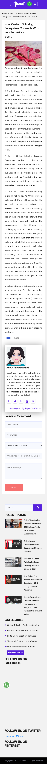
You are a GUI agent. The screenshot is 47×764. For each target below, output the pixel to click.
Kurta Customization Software (21, 636)
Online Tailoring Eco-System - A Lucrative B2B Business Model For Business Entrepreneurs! (32, 527)
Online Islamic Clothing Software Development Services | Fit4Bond (33, 546)
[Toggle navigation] (35, 4)
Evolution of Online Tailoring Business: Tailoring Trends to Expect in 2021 (31, 564)
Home (6, 13)
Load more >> (15, 653)
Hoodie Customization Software (22, 631)
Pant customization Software (21, 647)
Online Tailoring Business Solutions (23, 625)
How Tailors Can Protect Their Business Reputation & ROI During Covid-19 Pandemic (33, 583)
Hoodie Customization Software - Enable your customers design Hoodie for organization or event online (33, 605)
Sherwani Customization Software (23, 641)
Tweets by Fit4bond (14, 736)
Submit (13, 488)
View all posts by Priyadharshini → (24, 409)
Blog (13, 13)
